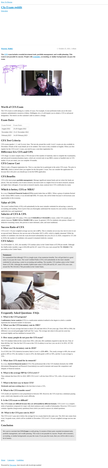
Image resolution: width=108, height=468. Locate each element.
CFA (6, 54)
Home (3, 460)
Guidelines (20, 460)
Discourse (13, 465)
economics (36, 57)
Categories (10, 460)
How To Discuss (6, 2)
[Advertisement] (54, 28)
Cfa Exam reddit (11, 7)
